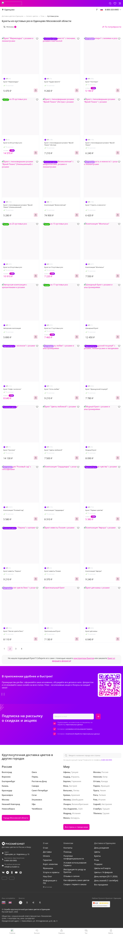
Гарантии (47, 860)
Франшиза (48, 868)
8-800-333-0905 (106, 760)
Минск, (66, 818)
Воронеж (6, 776)
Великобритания (80, 804)
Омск (34, 772)
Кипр (105, 776)
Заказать (36, 90)
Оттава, (97, 781)
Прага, (96, 790)
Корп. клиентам (50, 864)
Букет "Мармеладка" (11, 82)
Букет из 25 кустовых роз (12, 267)
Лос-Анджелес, (70, 808)
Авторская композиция (12, 328)
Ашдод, (67, 776)
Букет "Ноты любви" (51, 389)
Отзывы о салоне (72, 876)
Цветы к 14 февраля (103, 872)
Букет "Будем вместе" (52, 82)
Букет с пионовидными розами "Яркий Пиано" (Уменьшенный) (17, 206)
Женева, (67, 799)
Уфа (33, 804)
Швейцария (77, 799)
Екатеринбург (8, 781)
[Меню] (119, 3)
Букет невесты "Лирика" (12, 571)
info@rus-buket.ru (11, 867)
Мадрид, (67, 813)
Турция (106, 808)
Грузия (106, 813)
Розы (96, 860)
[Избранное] (115, 3)
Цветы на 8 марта (102, 868)
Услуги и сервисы (51, 872)
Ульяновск (37, 799)
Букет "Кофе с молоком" (12, 389)
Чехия (103, 790)
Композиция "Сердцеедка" (54, 510)
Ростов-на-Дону (39, 781)
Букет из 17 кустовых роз (53, 328)
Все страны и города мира (76, 827)
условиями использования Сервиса (79, 729)
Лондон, (67, 804)
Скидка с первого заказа (75, 884)
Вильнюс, (68, 790)
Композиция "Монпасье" (94, 267)
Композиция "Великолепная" (55, 205)
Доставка (47, 852)
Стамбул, (97, 808)
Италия (101, 799)
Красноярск (7, 795)
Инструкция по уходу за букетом (75, 870)
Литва (76, 790)
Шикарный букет (91, 328)
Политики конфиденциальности (74, 857)
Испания (76, 813)
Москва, (97, 772)
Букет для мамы (91, 631)
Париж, (96, 786)
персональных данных (74, 724)
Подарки (98, 864)
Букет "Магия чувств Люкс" (13, 631)
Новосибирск (8, 808)
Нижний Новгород (11, 804)
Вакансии (47, 887)
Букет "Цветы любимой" (53, 450)
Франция (105, 786)
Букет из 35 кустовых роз (12, 143)
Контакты (68, 847)
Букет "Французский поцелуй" (96, 389)
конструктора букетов (84, 658)
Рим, (95, 799)
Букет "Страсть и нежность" (95, 205)
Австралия (106, 804)
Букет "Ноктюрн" (91, 82)
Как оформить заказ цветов (76, 880)
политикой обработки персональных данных (83, 734)
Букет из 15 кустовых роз (53, 267)
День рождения (101, 847)
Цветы (97, 852)
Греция (74, 772)
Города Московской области (15, 818)
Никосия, (97, 776)
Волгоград (7, 772)
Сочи (34, 795)
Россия (104, 772)
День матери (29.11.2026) (105, 876)
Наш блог (47, 876)
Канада (104, 781)
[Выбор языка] (101, 9)
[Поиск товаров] (110, 3)
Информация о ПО (50, 881)
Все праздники (101, 884)
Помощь (68, 852)
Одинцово (9, 9)
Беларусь (75, 818)
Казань (5, 786)
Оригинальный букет (52, 631)
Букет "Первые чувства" (94, 510)
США (80, 808)
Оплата (46, 856)
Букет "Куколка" (9, 450)
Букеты (97, 856)
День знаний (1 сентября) (106, 880)
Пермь (35, 776)
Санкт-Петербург (40, 790)
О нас (45, 847)
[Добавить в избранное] (37, 38)
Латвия (102, 795)
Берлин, (67, 781)
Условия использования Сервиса (75, 864)
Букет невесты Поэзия (52, 571)
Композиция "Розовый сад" (13, 510)
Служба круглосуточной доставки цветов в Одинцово (27, 909)
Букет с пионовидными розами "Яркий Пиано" (99, 144)
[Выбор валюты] (96, 9)
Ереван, (67, 795)
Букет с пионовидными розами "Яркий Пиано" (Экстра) (58, 144)
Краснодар (7, 790)
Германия (76, 781)
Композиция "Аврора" (93, 571)
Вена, (65, 786)
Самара (35, 786)
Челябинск (37, 808)
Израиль (75, 776)
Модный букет (90, 450)
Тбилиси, (97, 813)
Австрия (73, 786)
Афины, (67, 772)
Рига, (95, 795)
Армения (75, 795)
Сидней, (97, 804)
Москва (5, 799)
